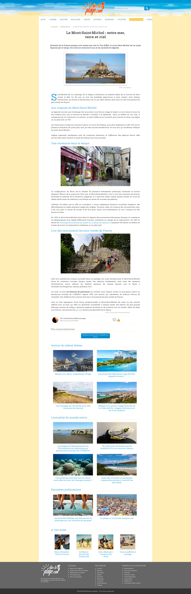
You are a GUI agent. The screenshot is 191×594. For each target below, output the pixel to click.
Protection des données (79, 570)
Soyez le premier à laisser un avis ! (95, 336)
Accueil (54, 26)
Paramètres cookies (77, 572)
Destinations (136, 19)
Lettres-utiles (129, 574)
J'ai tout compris (130, 570)
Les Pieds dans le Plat (132, 583)
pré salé (79, 310)
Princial (127, 572)
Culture (121, 19)
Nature (63, 19)
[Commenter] (114, 320)
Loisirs (52, 19)
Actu (43, 19)
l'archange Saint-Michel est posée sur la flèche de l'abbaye (84, 223)
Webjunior (128, 581)
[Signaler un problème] (118, 320)
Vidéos (150, 19)
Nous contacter (76, 577)
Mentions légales (76, 568)
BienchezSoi (129, 568)
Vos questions (75, 574)
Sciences (109, 19)
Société (97, 19)
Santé (87, 19)
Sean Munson (127, 87)
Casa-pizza (128, 579)
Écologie (75, 19)
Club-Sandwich (130, 577)
